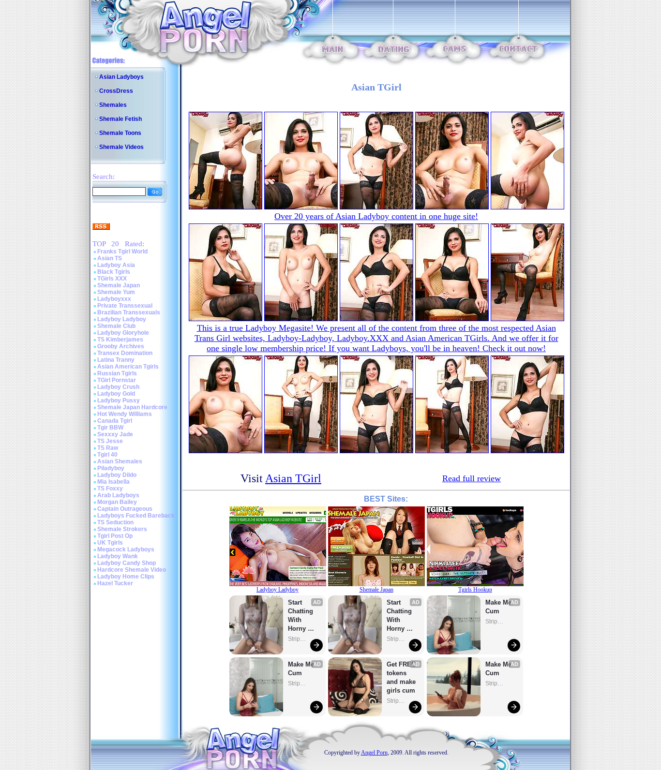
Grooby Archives (120, 346)
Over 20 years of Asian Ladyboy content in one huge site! (376, 216)
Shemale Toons (120, 133)
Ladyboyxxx (114, 299)
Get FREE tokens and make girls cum (401, 677)
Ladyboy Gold (116, 393)
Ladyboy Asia (116, 265)
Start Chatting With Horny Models (301, 616)
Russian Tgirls (117, 373)
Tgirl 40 (107, 454)
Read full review (471, 478)
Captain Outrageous (124, 508)
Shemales (113, 105)
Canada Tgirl (114, 420)
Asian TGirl (293, 478)
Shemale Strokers (122, 529)
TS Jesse (110, 441)
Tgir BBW (110, 427)
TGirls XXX (112, 278)
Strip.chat (297, 639)
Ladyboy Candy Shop (126, 563)
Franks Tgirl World (122, 251)
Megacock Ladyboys (125, 549)
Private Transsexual (124, 305)
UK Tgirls (110, 542)
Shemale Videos (121, 147)
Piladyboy (110, 468)
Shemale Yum (116, 292)
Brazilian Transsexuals (128, 312)
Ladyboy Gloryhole (123, 332)
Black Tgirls (113, 271)
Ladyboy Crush (118, 387)
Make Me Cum (302, 669)
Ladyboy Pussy (118, 400)
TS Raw (107, 447)
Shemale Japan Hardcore (132, 407)
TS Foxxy (110, 488)
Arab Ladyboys (118, 495)
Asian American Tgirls (128, 366)
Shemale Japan (118, 285)
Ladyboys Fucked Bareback (136, 515)
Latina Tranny (116, 359)
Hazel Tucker (115, 583)
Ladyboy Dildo (116, 475)
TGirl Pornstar (116, 380)
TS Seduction (115, 522)
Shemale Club (116, 326)
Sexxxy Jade (115, 434)
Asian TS (109, 258)
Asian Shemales (119, 461)
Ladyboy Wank (117, 556)
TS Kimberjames (120, 339)
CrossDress (116, 91)
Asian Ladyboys (121, 77)
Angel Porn (374, 752)
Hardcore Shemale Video (131, 569)
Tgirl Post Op (115, 536)
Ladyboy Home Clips (125, 576)
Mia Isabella (113, 481)
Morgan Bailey (117, 502)
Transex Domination (124, 353)
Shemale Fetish (120, 119)
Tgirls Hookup (475, 589)
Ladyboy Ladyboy (121, 319)
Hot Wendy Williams (124, 414)
